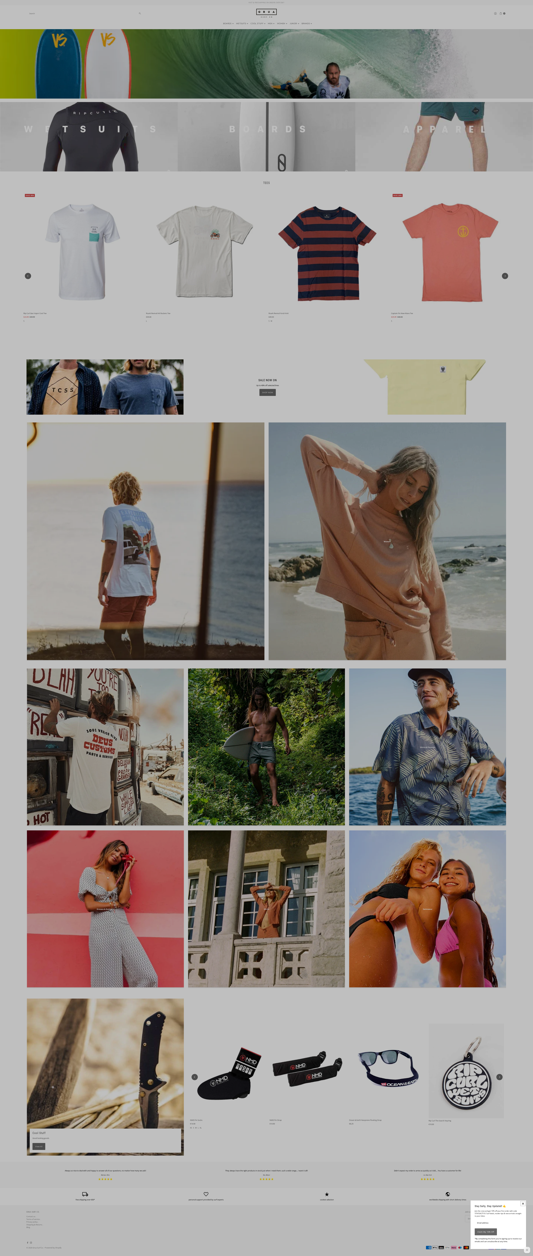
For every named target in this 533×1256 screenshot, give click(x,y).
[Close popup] (523, 1203)
